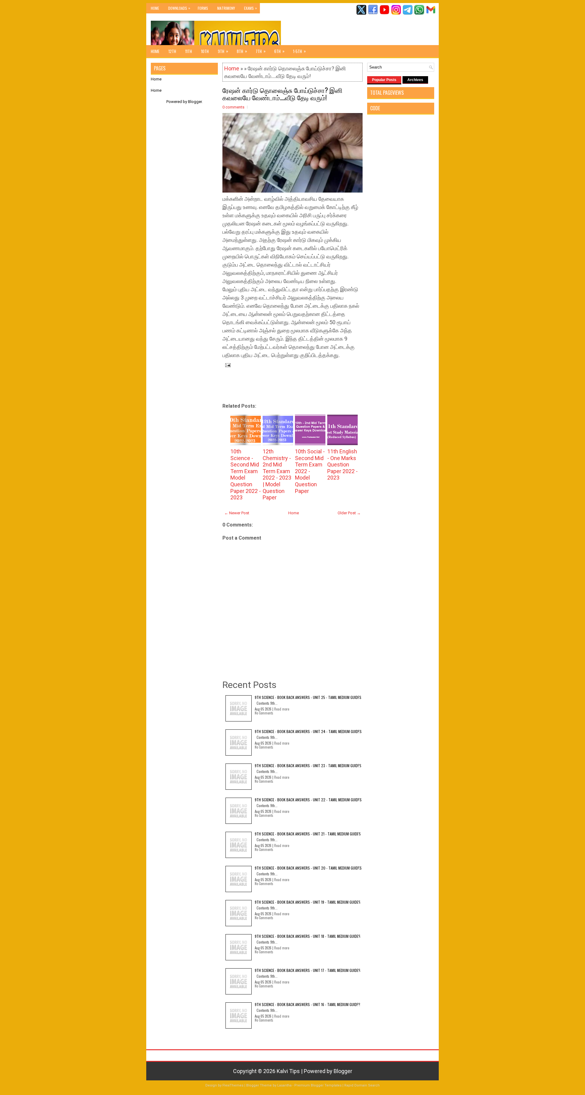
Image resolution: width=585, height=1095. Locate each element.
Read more (281, 709)
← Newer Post (236, 513)
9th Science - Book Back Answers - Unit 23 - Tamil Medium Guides (308, 765)
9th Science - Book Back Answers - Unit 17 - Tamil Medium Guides (307, 970)
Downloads (179, 8)
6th (279, 51)
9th (223, 51)
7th (261, 51)
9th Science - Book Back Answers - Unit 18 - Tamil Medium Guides (307, 936)
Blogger (195, 101)
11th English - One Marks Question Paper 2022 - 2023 (342, 464)
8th (242, 51)
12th (172, 51)
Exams (250, 8)
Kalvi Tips (288, 1071)
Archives (415, 80)
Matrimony (226, 8)
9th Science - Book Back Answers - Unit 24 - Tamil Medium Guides (308, 731)
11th (188, 51)
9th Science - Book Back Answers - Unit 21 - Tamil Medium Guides (308, 833)
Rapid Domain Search (362, 1085)
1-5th (299, 51)
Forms (203, 8)
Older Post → (349, 513)
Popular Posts (384, 80)
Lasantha (284, 1085)
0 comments (233, 107)
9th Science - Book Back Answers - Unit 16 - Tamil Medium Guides (307, 1004)
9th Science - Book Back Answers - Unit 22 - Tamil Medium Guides (308, 799)
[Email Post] (226, 364)
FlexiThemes (232, 1085)
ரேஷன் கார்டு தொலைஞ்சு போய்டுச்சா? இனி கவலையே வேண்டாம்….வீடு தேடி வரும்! (282, 93)
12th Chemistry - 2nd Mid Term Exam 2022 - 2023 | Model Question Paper (277, 474)
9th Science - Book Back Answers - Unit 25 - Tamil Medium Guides (308, 697)
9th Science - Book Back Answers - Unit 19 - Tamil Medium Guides (307, 902)
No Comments (264, 713)
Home (155, 8)
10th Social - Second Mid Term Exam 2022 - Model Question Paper (310, 471)
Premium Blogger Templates (318, 1085)
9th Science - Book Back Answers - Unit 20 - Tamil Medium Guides (308, 867)
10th (205, 51)
